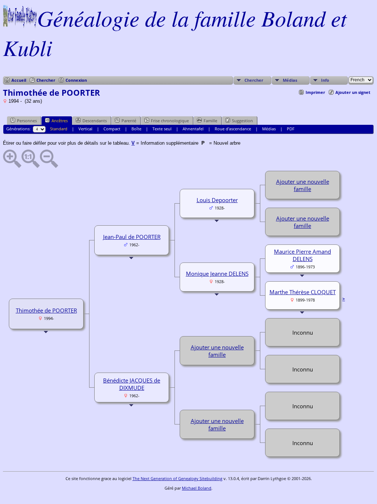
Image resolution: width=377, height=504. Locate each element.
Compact (111, 128)
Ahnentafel (193, 128)
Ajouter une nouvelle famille (302, 185)
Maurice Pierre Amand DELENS (302, 255)
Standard (58, 128)
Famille (210, 120)
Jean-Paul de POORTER (132, 236)
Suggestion (242, 120)
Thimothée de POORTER (46, 310)
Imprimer (315, 92)
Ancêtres (60, 120)
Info (325, 80)
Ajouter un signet (352, 92)
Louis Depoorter (217, 200)
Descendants (94, 120)
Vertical (85, 128)
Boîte (136, 128)
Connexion (76, 80)
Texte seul (162, 128)
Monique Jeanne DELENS (217, 273)
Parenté (128, 120)
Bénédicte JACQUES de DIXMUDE (131, 384)
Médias (290, 80)
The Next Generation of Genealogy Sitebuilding (177, 478)
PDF (291, 128)
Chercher (45, 80)
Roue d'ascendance (233, 128)
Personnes (27, 120)
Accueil (18, 80)
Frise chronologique (170, 120)
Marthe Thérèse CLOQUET (302, 292)
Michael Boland (196, 488)
